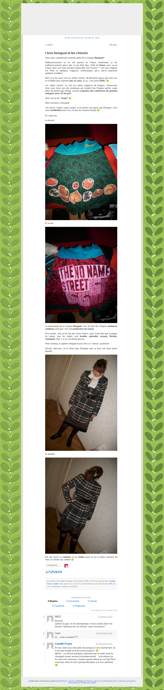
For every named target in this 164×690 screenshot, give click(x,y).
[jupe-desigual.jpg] (81, 219)
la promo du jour (77, 38)
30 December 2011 (104, 644)
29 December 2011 (104, 633)
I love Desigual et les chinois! (66, 53)
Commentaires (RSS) (88, 683)
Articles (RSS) (73, 683)
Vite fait (112, 45)
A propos (71, 681)
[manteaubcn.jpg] (81, 450)
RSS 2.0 (112, 584)
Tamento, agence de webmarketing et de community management (111, 681)
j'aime (97, 38)
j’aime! (50, 45)
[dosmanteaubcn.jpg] (81, 553)
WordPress (63, 681)
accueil (67, 38)
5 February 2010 (105, 617)
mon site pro (89, 38)
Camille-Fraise (63, 643)
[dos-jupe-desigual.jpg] (81, 322)
